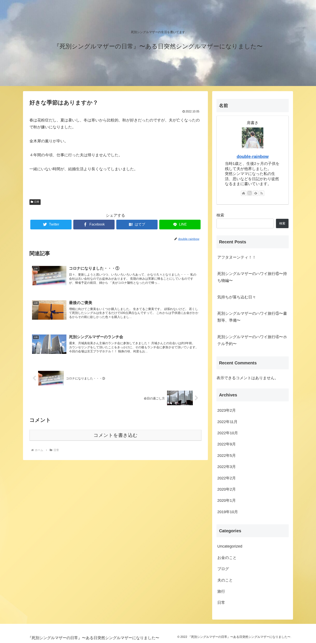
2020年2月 (226, 489)
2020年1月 (226, 500)
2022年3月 (226, 467)
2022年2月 (226, 478)
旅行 (221, 591)
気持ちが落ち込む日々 (236, 297)
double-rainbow (253, 156)
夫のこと (225, 580)
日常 (36, 201)
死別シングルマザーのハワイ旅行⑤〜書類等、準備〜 (252, 316)
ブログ (223, 569)
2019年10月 (227, 511)
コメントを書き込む (116, 435)
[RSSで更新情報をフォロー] (261, 193)
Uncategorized (229, 546)
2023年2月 (226, 410)
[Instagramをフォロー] (249, 193)
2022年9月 (226, 444)
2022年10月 (227, 433)
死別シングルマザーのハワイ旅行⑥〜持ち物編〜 (252, 277)
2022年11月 (227, 421)
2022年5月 (226, 455)
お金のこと (227, 557)
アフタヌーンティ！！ (236, 257)
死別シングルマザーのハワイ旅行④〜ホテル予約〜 (252, 340)
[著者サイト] (243, 193)
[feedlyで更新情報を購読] (255, 193)
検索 (220, 215)
